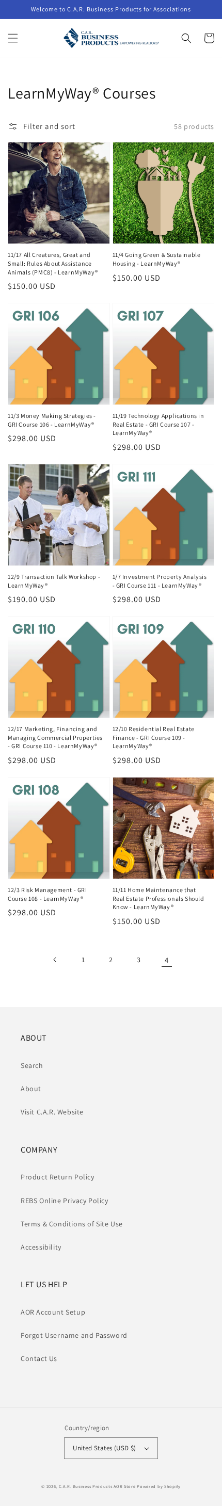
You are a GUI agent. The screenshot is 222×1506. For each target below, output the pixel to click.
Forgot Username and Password (74, 1335)
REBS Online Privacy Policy (64, 1200)
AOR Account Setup (53, 1312)
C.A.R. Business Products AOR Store (97, 1486)
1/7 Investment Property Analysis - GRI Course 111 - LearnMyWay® (160, 581)
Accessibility (41, 1247)
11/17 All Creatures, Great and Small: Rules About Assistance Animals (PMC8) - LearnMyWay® (53, 263)
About (31, 1088)
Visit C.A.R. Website (52, 1111)
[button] (13, 38)
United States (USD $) (104, 1448)
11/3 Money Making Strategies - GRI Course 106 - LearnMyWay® (52, 420)
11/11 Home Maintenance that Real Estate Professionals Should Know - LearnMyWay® (158, 898)
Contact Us (39, 1358)
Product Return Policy (57, 1176)
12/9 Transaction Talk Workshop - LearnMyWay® (54, 581)
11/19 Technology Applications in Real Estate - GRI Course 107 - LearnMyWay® (158, 424)
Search (32, 1065)
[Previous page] (55, 959)
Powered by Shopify (159, 1486)
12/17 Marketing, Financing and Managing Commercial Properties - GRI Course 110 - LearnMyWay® (55, 737)
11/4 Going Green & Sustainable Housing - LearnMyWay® (157, 259)
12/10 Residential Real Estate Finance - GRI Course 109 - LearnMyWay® (154, 737)
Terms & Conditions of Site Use (72, 1223)
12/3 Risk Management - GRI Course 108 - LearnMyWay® (47, 894)
